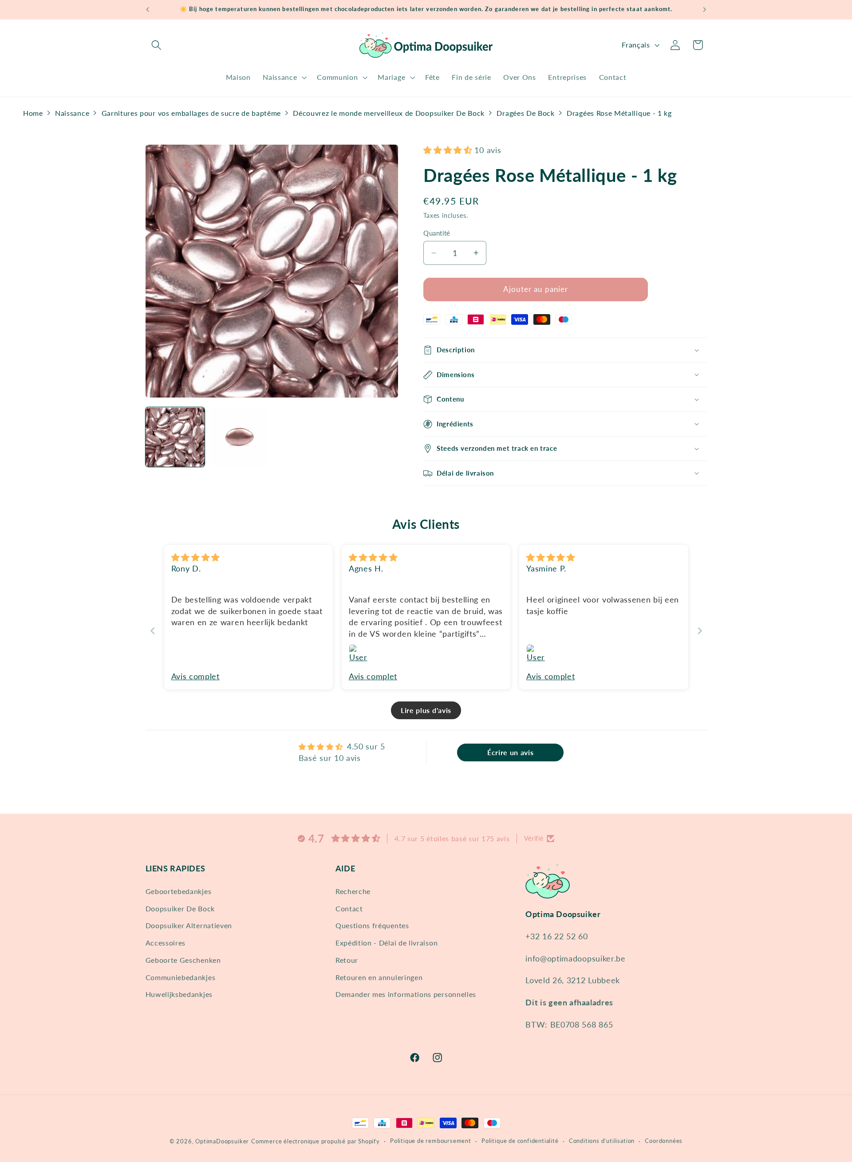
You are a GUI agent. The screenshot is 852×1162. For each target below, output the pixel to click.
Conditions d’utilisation (602, 1141)
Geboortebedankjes (179, 890)
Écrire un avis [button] (510, 752)
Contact (349, 908)
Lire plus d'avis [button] (426, 710)
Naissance (72, 113)
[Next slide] (700, 631)
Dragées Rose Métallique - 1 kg (619, 113)
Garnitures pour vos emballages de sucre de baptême (191, 113)
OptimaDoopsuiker (222, 1141)
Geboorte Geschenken (183, 959)
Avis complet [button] (195, 676)
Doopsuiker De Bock (180, 908)
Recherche (353, 890)
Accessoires (166, 942)
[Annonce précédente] (147, 10)
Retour (346, 959)
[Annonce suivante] (704, 10)
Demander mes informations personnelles (405, 994)
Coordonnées (663, 1141)
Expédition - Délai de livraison (386, 942)
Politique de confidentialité (520, 1141)
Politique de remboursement (430, 1141)
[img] (195, 557)
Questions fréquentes (372, 925)
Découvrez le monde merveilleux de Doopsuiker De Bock (389, 113)
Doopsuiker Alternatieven (189, 925)
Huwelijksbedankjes (179, 994)
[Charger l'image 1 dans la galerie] (175, 437)
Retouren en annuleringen (379, 977)
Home (33, 113)
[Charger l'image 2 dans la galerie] (239, 437)
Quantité (436, 233)
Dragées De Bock (525, 113)
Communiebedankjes (181, 977)
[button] (157, 45)
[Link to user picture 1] (359, 655)
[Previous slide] (153, 631)
